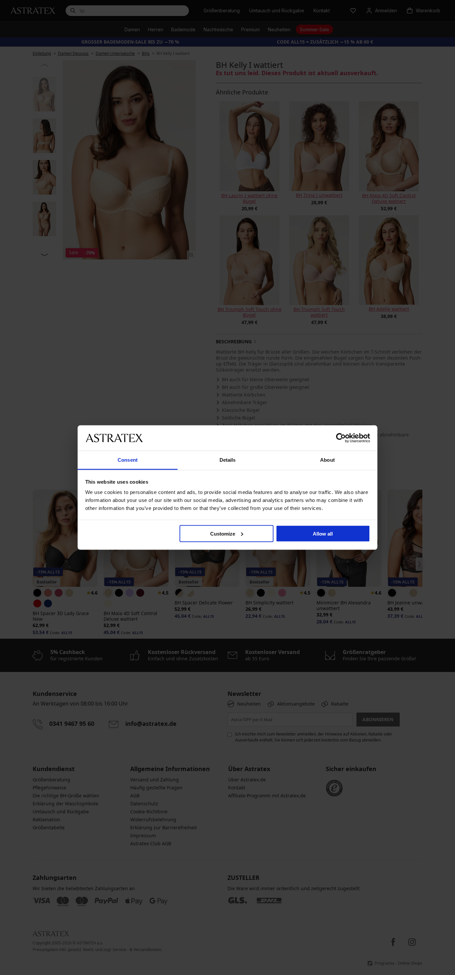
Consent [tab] (128, 460)
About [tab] (327, 460)
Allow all (323, 533)
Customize (222, 533)
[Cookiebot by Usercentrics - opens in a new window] (341, 438)
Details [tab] (228, 460)
